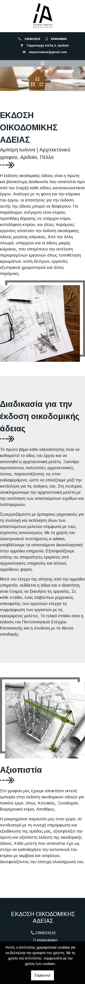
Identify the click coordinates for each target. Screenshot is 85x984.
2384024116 (32, 39)
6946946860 (59, 39)
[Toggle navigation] (42, 63)
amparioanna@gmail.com (48, 52)
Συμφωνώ (42, 975)
